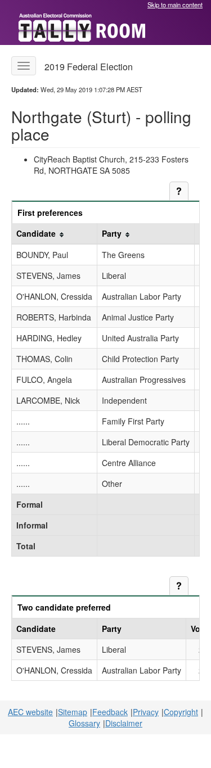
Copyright (181, 711)
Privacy (146, 711)
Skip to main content (175, 4)
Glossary (84, 723)
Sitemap (72, 711)
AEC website (30, 711)
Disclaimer (123, 723)
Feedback (110, 711)
